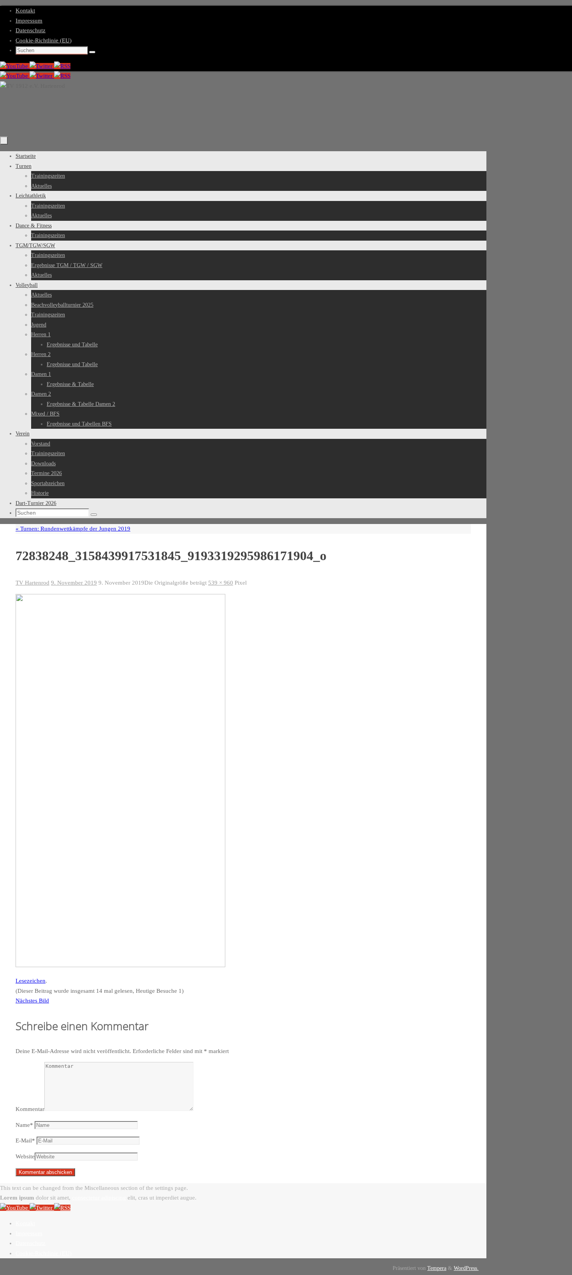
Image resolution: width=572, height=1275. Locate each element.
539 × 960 (220, 583)
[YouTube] (15, 66)
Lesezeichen (31, 981)
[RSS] (62, 66)
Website (25, 1156)
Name (24, 1125)
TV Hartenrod (32, 583)
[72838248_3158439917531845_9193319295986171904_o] (120, 965)
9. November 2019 (74, 583)
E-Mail (25, 1140)
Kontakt (25, 10)
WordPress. (466, 1268)
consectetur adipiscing (99, 1198)
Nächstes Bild (32, 1000)
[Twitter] (42, 66)
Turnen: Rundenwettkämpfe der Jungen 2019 (73, 529)
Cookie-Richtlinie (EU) (44, 40)
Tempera (436, 1268)
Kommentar (30, 1109)
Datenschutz (31, 30)
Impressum (29, 20)
